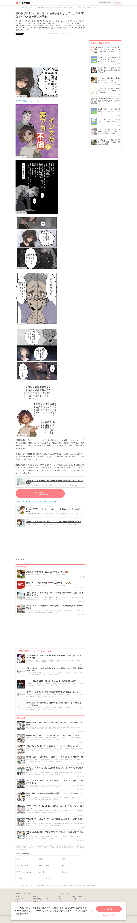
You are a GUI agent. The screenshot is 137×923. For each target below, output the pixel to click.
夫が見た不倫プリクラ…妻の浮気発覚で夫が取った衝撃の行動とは (52, 692)
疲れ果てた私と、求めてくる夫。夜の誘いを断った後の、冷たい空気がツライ (109, 111)
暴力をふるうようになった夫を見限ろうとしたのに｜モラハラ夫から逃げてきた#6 (54, 769)
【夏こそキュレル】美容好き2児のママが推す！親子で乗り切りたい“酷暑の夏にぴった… (54, 594)
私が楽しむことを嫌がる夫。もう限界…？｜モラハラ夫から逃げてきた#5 (54, 757)
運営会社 (35, 896)
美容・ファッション (78, 896)
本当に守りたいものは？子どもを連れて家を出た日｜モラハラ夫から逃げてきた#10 (54, 820)
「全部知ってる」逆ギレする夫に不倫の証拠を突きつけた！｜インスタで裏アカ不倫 (54, 656)
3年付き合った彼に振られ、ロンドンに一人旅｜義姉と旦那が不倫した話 (53, 521)
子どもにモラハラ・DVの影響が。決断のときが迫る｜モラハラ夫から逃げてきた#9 (54, 807)
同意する (109, 909)
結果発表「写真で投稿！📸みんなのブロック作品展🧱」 (48, 572)
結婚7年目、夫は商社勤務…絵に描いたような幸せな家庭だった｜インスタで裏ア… (54, 481)
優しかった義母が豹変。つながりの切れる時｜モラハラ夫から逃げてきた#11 (54, 833)
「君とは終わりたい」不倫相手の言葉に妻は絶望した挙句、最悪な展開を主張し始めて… (54, 669)
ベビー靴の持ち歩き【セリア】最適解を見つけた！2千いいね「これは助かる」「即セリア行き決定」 (109, 80)
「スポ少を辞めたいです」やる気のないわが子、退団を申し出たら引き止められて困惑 (109, 142)
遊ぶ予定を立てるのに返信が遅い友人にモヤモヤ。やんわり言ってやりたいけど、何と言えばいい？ (109, 59)
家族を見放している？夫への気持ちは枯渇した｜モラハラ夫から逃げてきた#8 (54, 794)
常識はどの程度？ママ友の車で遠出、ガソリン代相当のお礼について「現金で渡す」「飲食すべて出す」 (109, 49)
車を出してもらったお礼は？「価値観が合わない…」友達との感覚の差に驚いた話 (109, 70)
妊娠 (60, 899)
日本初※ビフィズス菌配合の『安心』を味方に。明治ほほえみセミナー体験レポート (54, 607)
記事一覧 (18, 901)
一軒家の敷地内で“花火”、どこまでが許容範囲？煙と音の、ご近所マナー (109, 101)
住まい (74, 901)
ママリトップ (19, 896)
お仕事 (74, 899)
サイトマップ (19, 899)
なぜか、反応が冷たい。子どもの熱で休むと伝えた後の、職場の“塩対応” (109, 121)
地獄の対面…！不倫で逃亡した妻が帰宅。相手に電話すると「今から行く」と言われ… (53, 704)
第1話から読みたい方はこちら (27, 101)
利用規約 (35, 901)
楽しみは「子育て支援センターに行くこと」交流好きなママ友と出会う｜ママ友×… (55, 510)
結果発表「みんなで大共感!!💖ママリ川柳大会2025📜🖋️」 (49, 583)
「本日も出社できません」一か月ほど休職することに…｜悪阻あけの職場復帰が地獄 (109, 90)
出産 (60, 901)
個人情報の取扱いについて (40, 899)
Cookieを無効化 (109, 915)
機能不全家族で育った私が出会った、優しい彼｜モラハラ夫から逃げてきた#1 (54, 723)
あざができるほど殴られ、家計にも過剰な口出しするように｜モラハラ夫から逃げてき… (54, 781)
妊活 (60, 896)
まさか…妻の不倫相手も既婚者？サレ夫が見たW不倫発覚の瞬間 (51, 681)
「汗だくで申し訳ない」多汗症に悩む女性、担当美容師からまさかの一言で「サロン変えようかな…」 (109, 131)
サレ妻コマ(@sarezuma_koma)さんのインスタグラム (36, 501)
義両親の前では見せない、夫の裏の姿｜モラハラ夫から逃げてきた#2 (53, 735)
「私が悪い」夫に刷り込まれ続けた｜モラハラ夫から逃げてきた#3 (52, 746)
